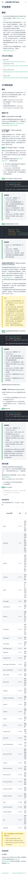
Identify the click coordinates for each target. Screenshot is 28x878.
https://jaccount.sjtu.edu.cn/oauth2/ (14, 61)
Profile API (17, 859)
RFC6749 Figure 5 (7, 277)
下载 (8, 863)
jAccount (5, 873)
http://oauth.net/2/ (9, 50)
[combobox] (25, 2)
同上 (20, 384)
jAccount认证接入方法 (18, 873)
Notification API (6, 861)
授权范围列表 (6, 477)
